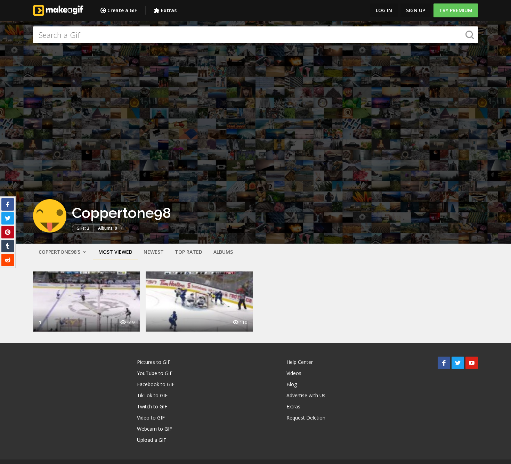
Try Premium (455, 10)
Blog (291, 384)
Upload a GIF (151, 440)
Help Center (299, 362)
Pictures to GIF (153, 362)
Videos (293, 373)
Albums (223, 252)
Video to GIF (151, 417)
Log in (384, 10)
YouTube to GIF (154, 373)
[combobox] (255, 34)
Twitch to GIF (152, 406)
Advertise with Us (305, 395)
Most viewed (115, 252)
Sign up (415, 10)
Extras (169, 10)
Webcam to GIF (154, 428)
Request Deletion (305, 417)
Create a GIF (122, 10)
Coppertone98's (60, 252)
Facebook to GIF (156, 384)
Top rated (188, 252)
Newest (154, 252)
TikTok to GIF (152, 395)
